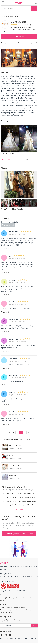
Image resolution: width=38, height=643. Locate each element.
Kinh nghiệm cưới (23, 598)
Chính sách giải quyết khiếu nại (10, 610)
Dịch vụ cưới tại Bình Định (10, 505)
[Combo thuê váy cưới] (19, 138)
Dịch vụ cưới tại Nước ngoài (10, 497)
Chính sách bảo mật (19, 607)
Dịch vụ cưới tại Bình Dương (28, 501)
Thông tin (4, 43)
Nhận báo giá (19, 36)
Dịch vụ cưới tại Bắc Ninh (27, 497)
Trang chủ (4, 16)
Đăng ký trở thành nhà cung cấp (20, 533)
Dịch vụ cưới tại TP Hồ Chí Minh (11, 493)
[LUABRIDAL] (5, 476)
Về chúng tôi (4, 598)
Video (2, 600)
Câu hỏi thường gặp (6, 612)
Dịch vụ (13, 43)
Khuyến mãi (22, 43)
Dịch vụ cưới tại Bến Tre (9, 501)
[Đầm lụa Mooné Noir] (5, 446)
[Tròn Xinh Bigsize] (5, 466)
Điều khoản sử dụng (26, 610)
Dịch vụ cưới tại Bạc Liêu (26, 493)
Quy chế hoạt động (6, 607)
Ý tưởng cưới (13, 598)
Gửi (34, 625)
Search (34, 8)
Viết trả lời (6, 248)
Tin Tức (31, 598)
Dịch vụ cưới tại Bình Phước (27, 505)
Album (31, 43)
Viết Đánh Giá (9, 225)
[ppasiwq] (5, 456)
